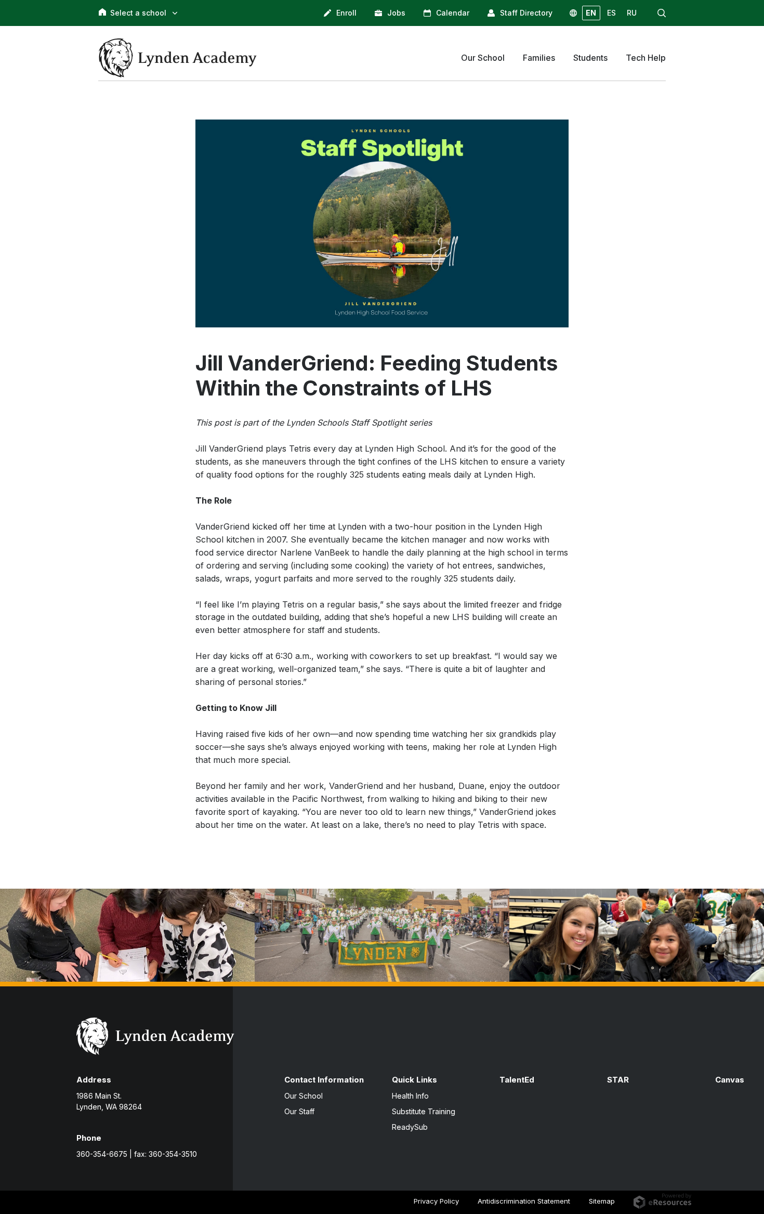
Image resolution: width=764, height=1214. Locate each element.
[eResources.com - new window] (662, 1200)
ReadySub (410, 1127)
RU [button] (632, 12)
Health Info (410, 1095)
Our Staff (299, 1111)
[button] (662, 13)
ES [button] (611, 12)
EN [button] (591, 12)
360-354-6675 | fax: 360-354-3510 (136, 1154)
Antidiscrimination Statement (524, 1201)
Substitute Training (423, 1111)
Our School (303, 1095)
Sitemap (602, 1201)
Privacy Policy (436, 1201)
